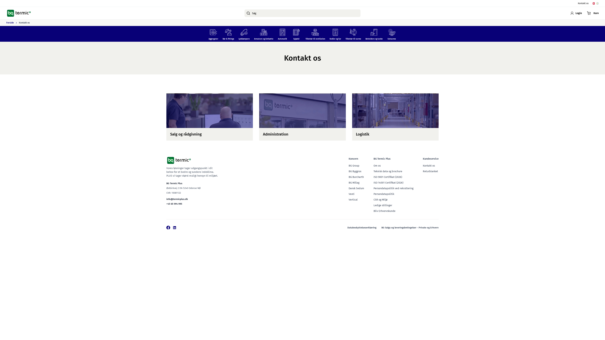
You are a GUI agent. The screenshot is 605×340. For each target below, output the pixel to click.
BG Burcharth (356, 177)
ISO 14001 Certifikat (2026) (388, 182)
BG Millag (354, 182)
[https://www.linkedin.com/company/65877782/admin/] (174, 228)
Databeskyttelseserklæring (361, 227)
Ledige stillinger (383, 205)
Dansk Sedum (356, 188)
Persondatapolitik (384, 194)
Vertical (353, 199)
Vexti (351, 194)
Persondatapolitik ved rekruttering (393, 188)
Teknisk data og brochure (388, 171)
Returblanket (430, 171)
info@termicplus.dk (177, 199)
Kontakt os (583, 3)
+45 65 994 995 (174, 203)
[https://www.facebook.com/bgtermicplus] (168, 228)
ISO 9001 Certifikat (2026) (388, 177)
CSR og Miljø (380, 199)
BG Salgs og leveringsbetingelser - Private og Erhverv (410, 227)
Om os (377, 165)
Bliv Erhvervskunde (384, 211)
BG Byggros (355, 171)
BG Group (354, 165)
